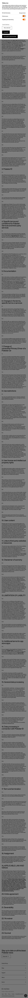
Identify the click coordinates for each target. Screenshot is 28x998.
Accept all (6, 32)
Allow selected (7, 27)
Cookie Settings (5, 24)
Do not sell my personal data (10, 36)
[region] (14, 19)
